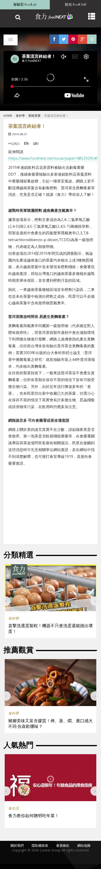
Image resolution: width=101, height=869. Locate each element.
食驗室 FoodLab (25, 4)
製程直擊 (34, 115)
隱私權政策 (40, 845)
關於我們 (17, 845)
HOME (8, 115)
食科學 (20, 115)
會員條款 (62, 845)
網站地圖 (83, 845)
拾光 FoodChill (75, 4)
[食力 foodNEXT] (52, 16)
